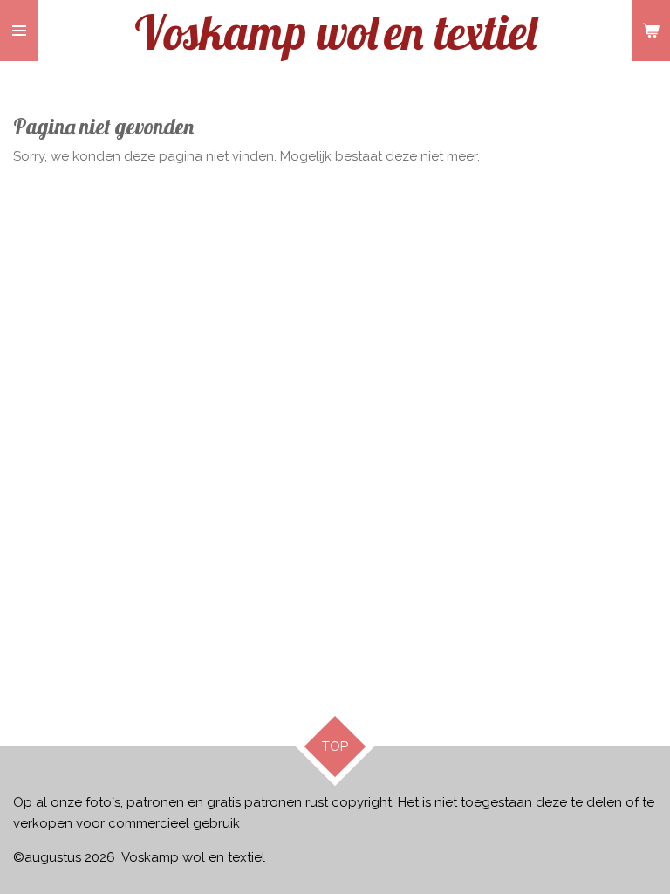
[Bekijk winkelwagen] (651, 30)
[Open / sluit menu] (19, 30)
